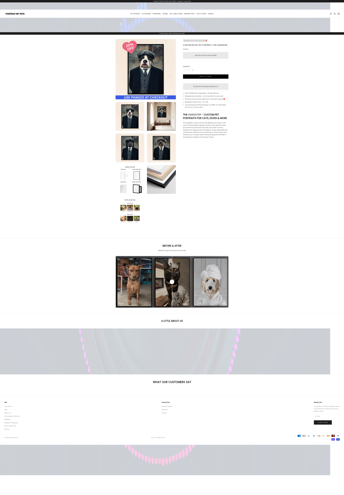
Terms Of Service (10, 426)
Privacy (6, 429)
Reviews (211, 14)
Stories (164, 413)
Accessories (146, 14)
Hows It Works (167, 406)
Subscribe (323, 422)
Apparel (165, 14)
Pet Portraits (135, 14)
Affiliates (7, 419)
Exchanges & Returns (12, 416)
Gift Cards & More (176, 14)
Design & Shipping (11, 423)
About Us (7, 413)
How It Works (201, 14)
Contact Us (8, 406)
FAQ (5, 409)
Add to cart (206, 76)
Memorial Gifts (189, 14)
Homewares (157, 14)
